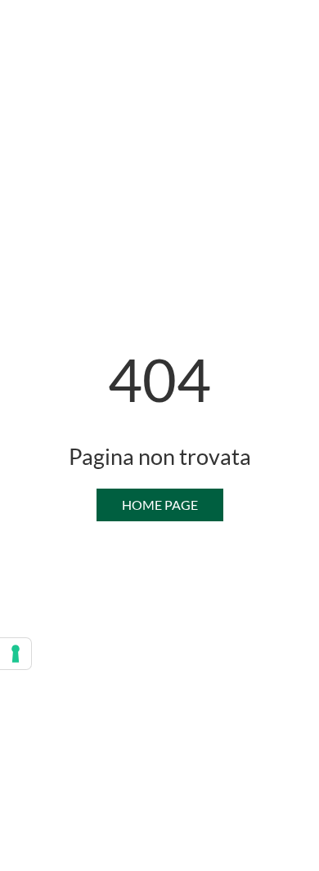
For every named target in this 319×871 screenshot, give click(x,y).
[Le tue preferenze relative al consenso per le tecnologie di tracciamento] (15, 653)
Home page (160, 504)
